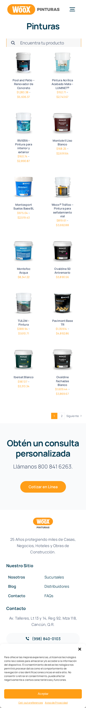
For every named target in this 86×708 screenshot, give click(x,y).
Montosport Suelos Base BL (23, 206)
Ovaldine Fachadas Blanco (62, 381)
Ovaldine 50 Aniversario (62, 270)
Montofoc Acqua (23, 270)
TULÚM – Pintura (23, 322)
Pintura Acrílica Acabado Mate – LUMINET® (62, 84)
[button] (80, 649)
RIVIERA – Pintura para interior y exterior (23, 146)
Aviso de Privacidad (56, 702)
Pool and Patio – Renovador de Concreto (24, 84)
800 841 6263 (54, 466)
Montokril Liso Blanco (62, 142)
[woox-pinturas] (33, 6)
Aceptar (43, 693)
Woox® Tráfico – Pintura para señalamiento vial (62, 210)
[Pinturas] (23, 62)
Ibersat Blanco (23, 377)
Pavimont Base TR (62, 322)
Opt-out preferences (30, 702)
